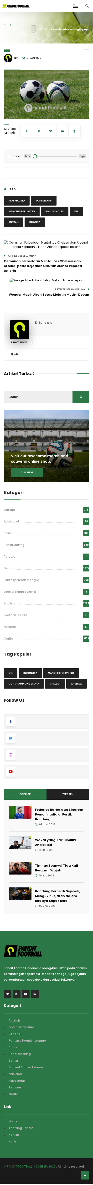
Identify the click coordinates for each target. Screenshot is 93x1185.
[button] (11, 112)
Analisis (9, 603)
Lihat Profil (20, 342)
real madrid (17, 200)
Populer (25, 794)
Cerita (8, 638)
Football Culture (16, 615)
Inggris (34, 222)
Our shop (27, 472)
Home (13, 1121)
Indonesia (30, 673)
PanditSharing (14, 545)
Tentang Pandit (21, 1128)
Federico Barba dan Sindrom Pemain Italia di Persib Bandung (59, 814)
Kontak (14, 1135)
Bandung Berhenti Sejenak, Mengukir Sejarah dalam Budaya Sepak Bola (57, 896)
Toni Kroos (44, 200)
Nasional (10, 627)
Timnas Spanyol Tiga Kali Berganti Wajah (56, 868)
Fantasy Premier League (21, 580)
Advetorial (11, 521)
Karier (13, 1141)
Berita (8, 568)
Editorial (10, 510)
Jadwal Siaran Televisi (20, 592)
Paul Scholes (55, 211)
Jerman (14, 222)
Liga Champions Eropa (24, 683)
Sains (8, 533)
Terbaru (9, 556)
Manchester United (22, 211)
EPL (76, 211)
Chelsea (55, 683)
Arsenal (76, 683)
